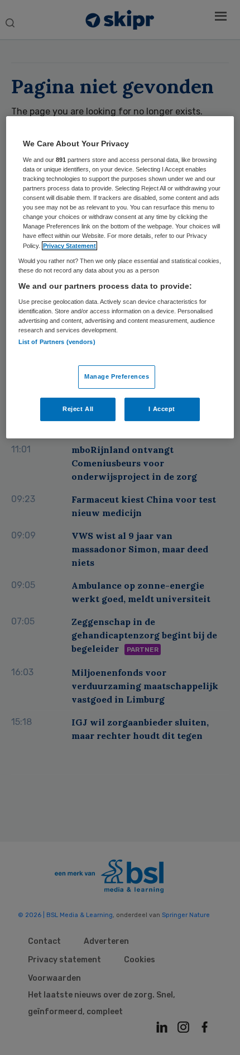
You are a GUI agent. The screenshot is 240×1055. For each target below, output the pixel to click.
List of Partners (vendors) (56, 341)
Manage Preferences (116, 376)
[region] (120, 277)
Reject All (78, 408)
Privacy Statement (69, 245)
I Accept (161, 408)
